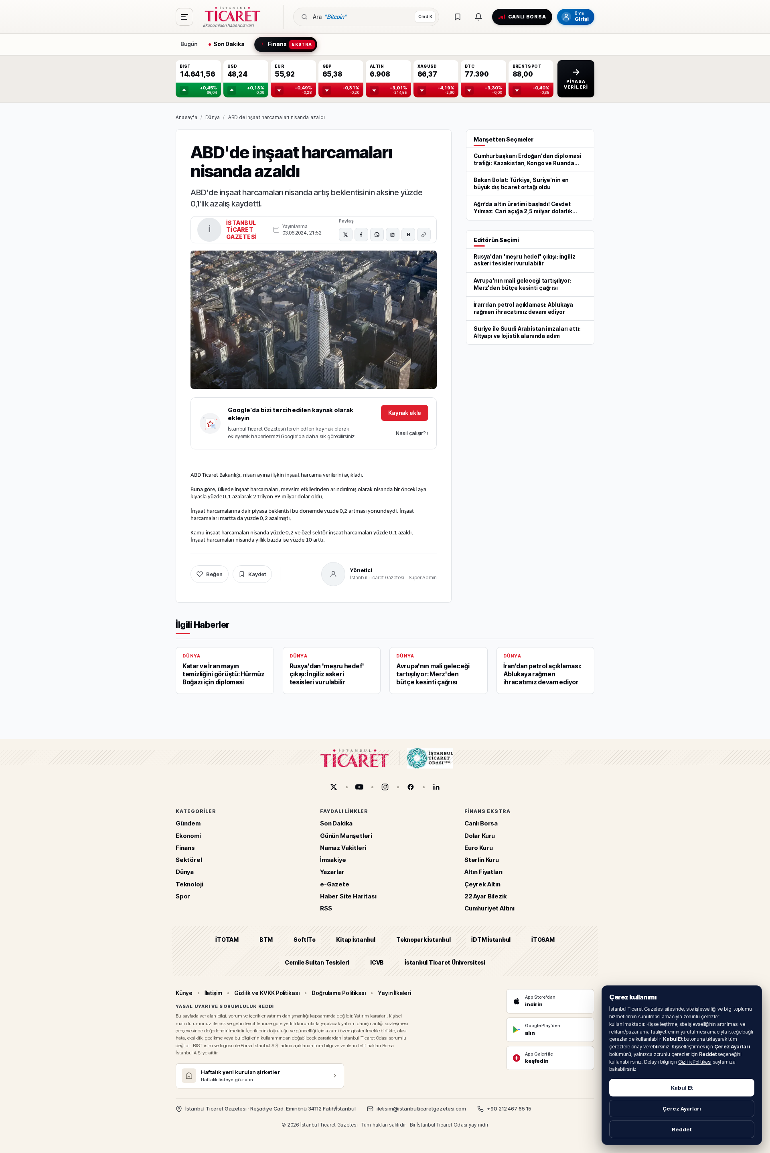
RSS (326, 908)
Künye (184, 992)
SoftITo (304, 939)
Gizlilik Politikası (694, 1062)
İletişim (213, 992)
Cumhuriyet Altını (489, 908)
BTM (266, 939)
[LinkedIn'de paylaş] (392, 234)
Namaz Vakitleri (343, 847)
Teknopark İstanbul (423, 939)
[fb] (410, 787)
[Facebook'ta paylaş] (361, 234)
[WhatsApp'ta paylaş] (377, 234)
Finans (185, 847)
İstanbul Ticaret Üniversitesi (445, 962)
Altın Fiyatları (483, 872)
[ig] (385, 787)
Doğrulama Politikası (339, 992)
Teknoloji (189, 884)
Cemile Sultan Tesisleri (317, 962)
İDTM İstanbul (491, 939)
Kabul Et (682, 1087)
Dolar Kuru (479, 835)
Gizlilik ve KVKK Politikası (267, 992)
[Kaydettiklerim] (457, 17)
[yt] (359, 787)
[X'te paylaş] (346, 234)
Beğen (214, 574)
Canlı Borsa (481, 823)
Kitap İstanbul (355, 939)
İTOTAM (227, 939)
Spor (183, 896)
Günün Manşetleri (346, 835)
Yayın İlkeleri (394, 992)
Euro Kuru (478, 847)
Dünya (212, 117)
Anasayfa (186, 117)
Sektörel (189, 860)
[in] (436, 787)
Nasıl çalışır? (412, 433)
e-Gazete (334, 884)
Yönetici (361, 570)
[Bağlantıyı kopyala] (424, 234)
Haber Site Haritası (348, 896)
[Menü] (184, 17)
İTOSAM (543, 939)
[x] (333, 787)
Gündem (188, 823)
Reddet (682, 1129)
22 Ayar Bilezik (485, 896)
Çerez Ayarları (682, 1108)
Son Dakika (336, 823)
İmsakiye (333, 860)
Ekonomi (188, 835)
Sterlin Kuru (481, 860)
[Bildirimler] (478, 17)
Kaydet (257, 574)
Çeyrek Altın (482, 884)
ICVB (377, 962)
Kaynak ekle (404, 412)
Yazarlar (332, 872)
